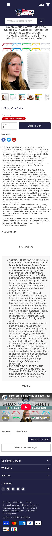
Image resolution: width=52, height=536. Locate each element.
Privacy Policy (29, 508)
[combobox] (21, 21)
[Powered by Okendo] (8, 440)
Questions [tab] (21, 431)
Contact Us (17, 502)
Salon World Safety (13, 108)
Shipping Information (11, 505)
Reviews (28, 502)
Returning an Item (29, 505)
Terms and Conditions (11, 508)
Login (41, 4)
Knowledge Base (9, 514)
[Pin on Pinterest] (14, 140)
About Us (6, 502)
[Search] (41, 21)
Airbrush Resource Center (13, 511)
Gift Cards (30, 511)
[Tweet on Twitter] (9, 140)
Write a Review (39, 439)
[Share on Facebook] (3, 140)
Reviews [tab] (5, 431)
